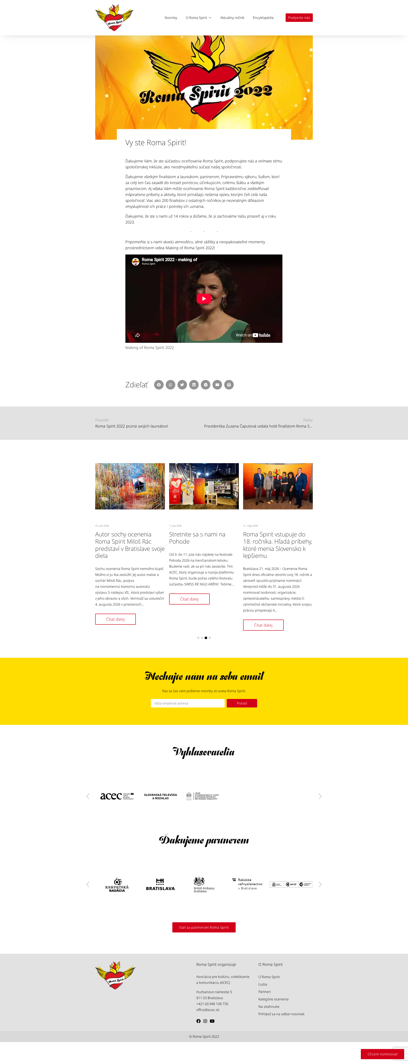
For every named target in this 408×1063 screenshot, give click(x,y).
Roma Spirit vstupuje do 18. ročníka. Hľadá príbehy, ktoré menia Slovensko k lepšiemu (277, 545)
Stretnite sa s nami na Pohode (197, 537)
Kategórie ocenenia (273, 999)
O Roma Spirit (269, 976)
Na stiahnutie (268, 1006)
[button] (198, 17)
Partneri (264, 991)
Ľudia (262, 984)
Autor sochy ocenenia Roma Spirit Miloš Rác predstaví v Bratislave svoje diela (130, 545)
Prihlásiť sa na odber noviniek (281, 1014)
